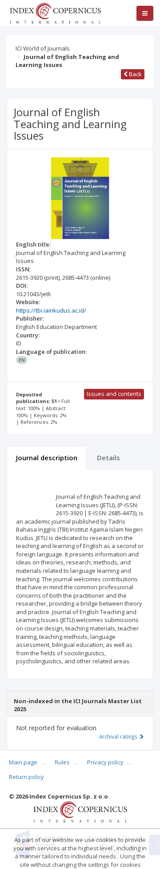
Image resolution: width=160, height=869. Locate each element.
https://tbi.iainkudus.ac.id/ (51, 310)
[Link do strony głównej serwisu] (55, 12)
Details (108, 457)
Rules (62, 762)
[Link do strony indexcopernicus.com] (80, 811)
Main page (23, 762)
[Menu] (144, 13)
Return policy (26, 777)
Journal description (46, 457)
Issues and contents (114, 394)
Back (135, 74)
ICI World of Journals (43, 48)
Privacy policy (105, 762)
